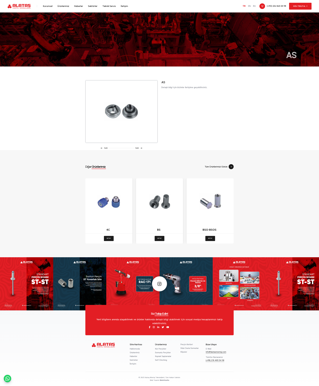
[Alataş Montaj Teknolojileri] (121, 111)
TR (244, 6)
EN (249, 6)
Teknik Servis (109, 6)
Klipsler (183, 352)
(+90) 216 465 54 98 (215, 360)
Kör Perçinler (160, 349)
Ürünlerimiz (63, 6)
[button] (105, 148)
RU (254, 6)
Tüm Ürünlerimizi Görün (216, 166)
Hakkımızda (135, 349)
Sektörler (92, 6)
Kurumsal (47, 6)
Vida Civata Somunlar (189, 348)
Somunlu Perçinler (163, 352)
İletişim (124, 6)
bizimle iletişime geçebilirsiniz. (192, 87)
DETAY (109, 238)
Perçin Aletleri (186, 344)
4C (108, 229)
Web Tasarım (154, 380)
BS (158, 229)
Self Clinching (161, 360)
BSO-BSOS (209, 229)
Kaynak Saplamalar (163, 356)
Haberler (78, 6)
